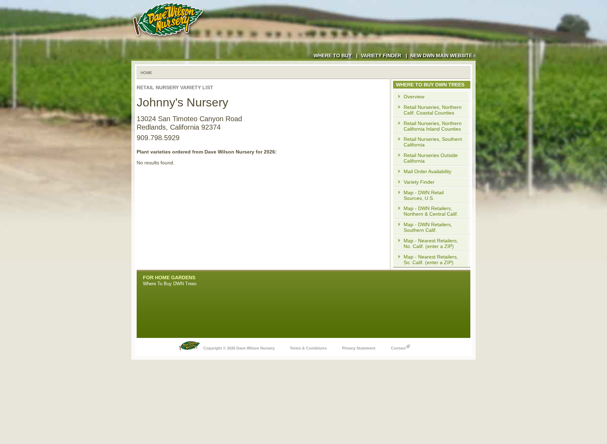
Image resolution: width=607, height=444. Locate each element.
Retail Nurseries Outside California (431, 158)
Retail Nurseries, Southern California (433, 142)
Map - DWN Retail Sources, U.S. (424, 195)
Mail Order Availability (427, 171)
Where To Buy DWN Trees (170, 283)
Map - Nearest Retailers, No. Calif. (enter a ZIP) (431, 243)
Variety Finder (381, 55)
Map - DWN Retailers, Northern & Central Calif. (431, 211)
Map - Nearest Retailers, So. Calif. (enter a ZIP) (431, 259)
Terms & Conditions (308, 348)
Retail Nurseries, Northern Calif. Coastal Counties (433, 110)
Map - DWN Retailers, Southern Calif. (428, 227)
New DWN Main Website (441, 55)
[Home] (169, 38)
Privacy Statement (359, 348)
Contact (398, 348)
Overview (414, 96)
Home (146, 73)
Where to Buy (333, 55)
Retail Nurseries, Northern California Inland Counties (433, 126)
